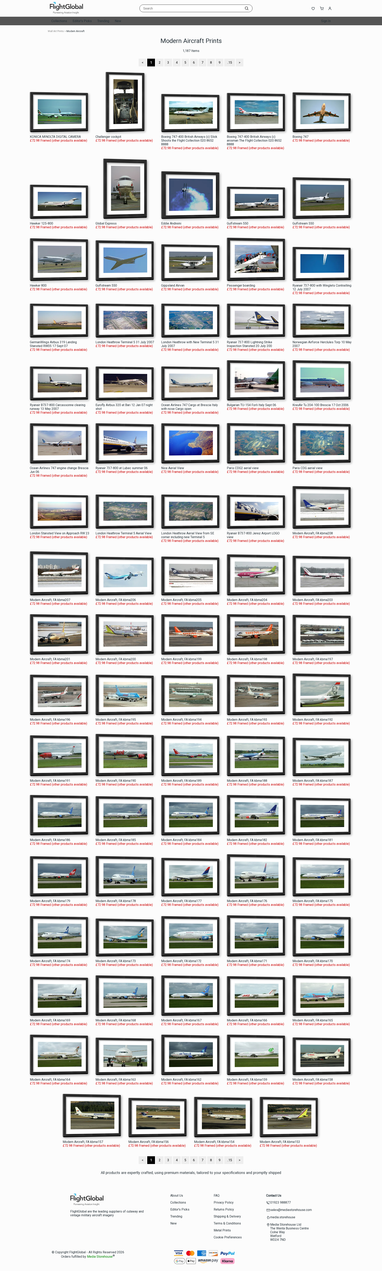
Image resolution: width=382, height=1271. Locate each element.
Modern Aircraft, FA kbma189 (181, 781)
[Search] (246, 8)
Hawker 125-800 (41, 223)
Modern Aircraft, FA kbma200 (116, 659)
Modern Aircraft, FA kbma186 (50, 840)
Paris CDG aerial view (307, 468)
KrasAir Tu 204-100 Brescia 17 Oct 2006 (320, 405)
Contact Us (273, 1195)
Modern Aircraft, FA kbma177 (181, 901)
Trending (103, 21)
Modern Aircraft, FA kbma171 (247, 961)
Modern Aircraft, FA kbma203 (312, 600)
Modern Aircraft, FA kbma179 (50, 901)
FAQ (216, 1195)
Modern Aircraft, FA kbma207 (50, 600)
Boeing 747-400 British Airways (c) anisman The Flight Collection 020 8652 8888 (254, 140)
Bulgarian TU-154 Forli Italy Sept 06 (251, 405)
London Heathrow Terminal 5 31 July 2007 (125, 342)
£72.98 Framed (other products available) (58, 140)
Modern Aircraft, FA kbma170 (312, 961)
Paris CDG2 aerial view (243, 468)
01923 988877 (280, 1202)
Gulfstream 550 (237, 223)
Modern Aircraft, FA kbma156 (148, 1142)
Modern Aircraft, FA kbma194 (181, 720)
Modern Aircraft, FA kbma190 (116, 781)
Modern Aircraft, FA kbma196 (50, 720)
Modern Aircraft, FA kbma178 (116, 901)
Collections (59, 21)
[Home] (74, 13)
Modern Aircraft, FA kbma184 (181, 840)
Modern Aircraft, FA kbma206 (116, 600)
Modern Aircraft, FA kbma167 (181, 1020)
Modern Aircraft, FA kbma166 (247, 1020)
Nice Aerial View (172, 468)
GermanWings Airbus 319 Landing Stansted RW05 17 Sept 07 (53, 344)
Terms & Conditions (227, 1223)
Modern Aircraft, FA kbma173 (116, 961)
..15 (229, 62)
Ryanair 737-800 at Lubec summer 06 (122, 468)
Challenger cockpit (108, 137)
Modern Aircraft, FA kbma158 (312, 1079)
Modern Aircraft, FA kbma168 (116, 1020)
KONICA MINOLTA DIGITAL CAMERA (55, 137)
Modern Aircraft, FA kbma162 (181, 1079)
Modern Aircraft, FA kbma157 (83, 1142)
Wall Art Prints (56, 31)
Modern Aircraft (75, 31)
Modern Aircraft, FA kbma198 (247, 659)
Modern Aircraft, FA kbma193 (247, 720)
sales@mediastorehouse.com (291, 1210)
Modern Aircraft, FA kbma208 (312, 533)
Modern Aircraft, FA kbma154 (214, 1142)
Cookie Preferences (228, 1237)
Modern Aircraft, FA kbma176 (247, 901)
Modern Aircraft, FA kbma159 (247, 1079)
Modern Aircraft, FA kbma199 (181, 659)
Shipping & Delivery (227, 1216)
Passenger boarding (241, 285)
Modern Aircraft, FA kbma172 (181, 961)
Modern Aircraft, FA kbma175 (312, 901)
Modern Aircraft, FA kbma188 (247, 781)
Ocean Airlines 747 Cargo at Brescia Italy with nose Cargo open (189, 407)
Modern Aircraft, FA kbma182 (247, 840)
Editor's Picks (82, 21)
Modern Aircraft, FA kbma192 (312, 720)
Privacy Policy (224, 1202)
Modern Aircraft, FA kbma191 (50, 781)
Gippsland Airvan (172, 285)
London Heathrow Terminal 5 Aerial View (124, 533)
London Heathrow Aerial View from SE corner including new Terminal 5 (187, 535)
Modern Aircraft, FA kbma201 (50, 659)
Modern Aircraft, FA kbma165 (312, 1020)
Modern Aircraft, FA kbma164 (50, 1079)
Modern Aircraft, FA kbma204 (247, 600)
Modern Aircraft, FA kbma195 (116, 720)
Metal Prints (222, 1230)
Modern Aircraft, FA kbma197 (312, 659)
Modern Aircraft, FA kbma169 (50, 1020)
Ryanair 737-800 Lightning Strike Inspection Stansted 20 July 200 (249, 344)
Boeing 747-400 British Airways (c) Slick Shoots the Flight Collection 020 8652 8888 (189, 140)
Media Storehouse (100, 1257)
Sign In (326, 21)
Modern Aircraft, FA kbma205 (181, 600)
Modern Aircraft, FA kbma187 (312, 781)
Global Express (106, 223)
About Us (176, 1195)
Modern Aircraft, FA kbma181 (312, 840)
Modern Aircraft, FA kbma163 (116, 1079)
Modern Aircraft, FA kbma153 (280, 1142)
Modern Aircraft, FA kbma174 (50, 961)
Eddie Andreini (171, 223)
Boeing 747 (300, 137)
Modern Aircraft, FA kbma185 (116, 840)
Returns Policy (224, 1209)
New (118, 21)
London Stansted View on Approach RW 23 (59, 533)
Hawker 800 (38, 285)
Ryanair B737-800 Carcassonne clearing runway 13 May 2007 (57, 407)
